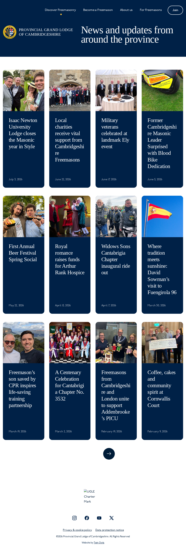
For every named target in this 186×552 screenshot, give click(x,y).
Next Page (109, 454)
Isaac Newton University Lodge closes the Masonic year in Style (23, 133)
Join (175, 10)
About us (126, 10)
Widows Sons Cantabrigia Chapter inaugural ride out (115, 259)
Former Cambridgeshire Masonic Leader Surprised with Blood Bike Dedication (162, 143)
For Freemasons (151, 10)
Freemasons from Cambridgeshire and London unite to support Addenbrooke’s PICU (115, 395)
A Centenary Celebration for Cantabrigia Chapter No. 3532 (69, 385)
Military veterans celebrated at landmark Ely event (115, 133)
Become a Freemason (98, 10)
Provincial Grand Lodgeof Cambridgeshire (46, 32)
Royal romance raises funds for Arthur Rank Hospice (69, 259)
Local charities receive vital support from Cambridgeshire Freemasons (69, 140)
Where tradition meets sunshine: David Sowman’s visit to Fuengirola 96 (161, 269)
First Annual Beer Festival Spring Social (23, 252)
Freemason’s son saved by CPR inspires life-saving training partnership (22, 388)
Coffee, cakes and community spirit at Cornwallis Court (161, 388)
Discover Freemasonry (60, 10)
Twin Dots (99, 543)
